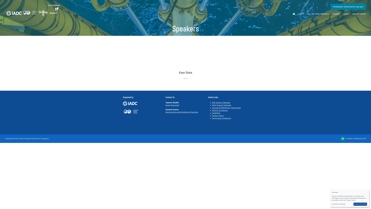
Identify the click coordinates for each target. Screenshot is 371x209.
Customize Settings (338, 204)
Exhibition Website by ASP (356, 139)
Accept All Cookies (360, 204)
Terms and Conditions (221, 118)
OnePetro (216, 113)
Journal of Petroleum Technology (226, 108)
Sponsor (336, 14)
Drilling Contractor (220, 110)
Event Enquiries (172, 105)
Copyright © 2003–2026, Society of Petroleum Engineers (27, 139)
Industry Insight (359, 14)
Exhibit (346, 14)
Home (294, 14)
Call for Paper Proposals (318, 14)
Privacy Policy (218, 116)
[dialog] (349, 198)
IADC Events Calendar (221, 105)
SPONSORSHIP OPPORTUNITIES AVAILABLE (348, 7)
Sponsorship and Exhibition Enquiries (182, 112)
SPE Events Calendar (221, 103)
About (301, 14)
